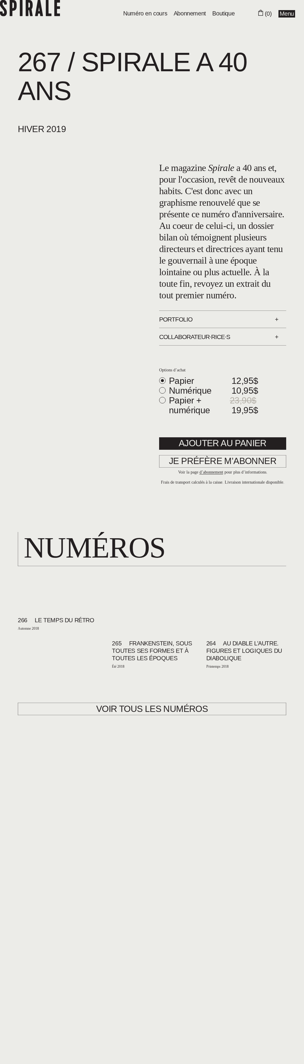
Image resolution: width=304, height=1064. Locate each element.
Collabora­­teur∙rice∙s (194, 336)
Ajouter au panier (223, 443)
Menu (287, 13)
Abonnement (190, 13)
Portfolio (175, 319)
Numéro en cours (145, 13)
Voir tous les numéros (152, 709)
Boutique (223, 13)
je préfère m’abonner (222, 461)
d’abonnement (211, 472)
